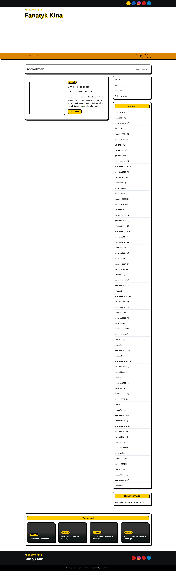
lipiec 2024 (119, 248)
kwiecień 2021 (120, 459)
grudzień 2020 (120, 480)
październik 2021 (121, 426)
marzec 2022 (120, 399)
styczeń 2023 (120, 345)
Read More (74, 112)
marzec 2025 (120, 204)
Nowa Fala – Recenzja (123, 502)
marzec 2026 (120, 140)
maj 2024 (118, 259)
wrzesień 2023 (120, 302)
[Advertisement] (88, 37)
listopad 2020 (120, 486)
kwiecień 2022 (120, 394)
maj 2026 (118, 129)
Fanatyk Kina (44, 15)
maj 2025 (118, 194)
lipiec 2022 (119, 378)
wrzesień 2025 (120, 172)
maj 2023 (118, 323)
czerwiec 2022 (120, 383)
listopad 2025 (120, 161)
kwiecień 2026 (120, 134)
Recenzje (72, 82)
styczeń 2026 (120, 150)
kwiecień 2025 (120, 199)
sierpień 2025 (120, 177)
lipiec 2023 (119, 313)
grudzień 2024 (120, 221)
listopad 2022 (120, 356)
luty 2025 (118, 210)
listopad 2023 (120, 291)
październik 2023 (121, 296)
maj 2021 (118, 453)
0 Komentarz (89, 92)
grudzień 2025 (120, 156)
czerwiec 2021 (120, 448)
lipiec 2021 (119, 442)
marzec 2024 (120, 269)
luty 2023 (118, 340)
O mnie (37, 56)
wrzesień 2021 (120, 432)
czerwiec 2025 (120, 188)
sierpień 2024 (120, 242)
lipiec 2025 (119, 183)
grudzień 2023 (120, 286)
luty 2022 (118, 405)
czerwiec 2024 (120, 253)
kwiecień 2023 (120, 329)
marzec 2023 (120, 334)
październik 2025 (121, 167)
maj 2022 (118, 388)
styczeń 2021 (120, 475)
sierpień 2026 (120, 112)
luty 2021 (118, 469)
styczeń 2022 (120, 410)
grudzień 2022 (120, 350)
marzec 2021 (120, 464)
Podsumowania (121, 96)
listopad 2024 (120, 226)
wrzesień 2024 (120, 237)
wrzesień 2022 (120, 367)
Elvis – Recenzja (78, 86)
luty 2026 (118, 145)
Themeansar (105, 568)
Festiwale (118, 91)
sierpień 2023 (120, 307)
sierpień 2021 (120, 437)
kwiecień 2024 (120, 264)
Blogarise (94, 568)
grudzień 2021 (120, 415)
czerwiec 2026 (120, 123)
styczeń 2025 (120, 215)
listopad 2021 (120, 421)
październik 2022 (121, 361)
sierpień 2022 (120, 372)
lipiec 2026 (119, 118)
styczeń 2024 (120, 280)
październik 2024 (121, 231)
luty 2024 (118, 275)
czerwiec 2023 (120, 318)
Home (28, 56)
